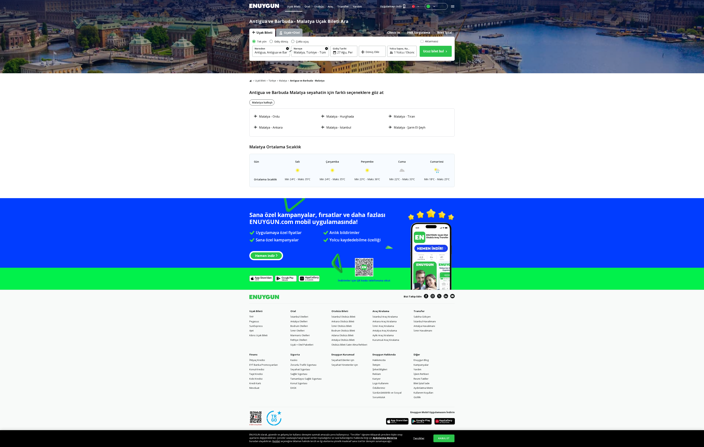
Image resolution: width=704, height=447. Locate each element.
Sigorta (295, 354)
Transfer (419, 311)
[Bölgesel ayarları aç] (416, 6)
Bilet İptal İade (422, 383)
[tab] (262, 33)
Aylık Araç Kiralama (383, 335)
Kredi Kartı (255, 383)
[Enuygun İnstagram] (432, 296)
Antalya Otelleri (298, 321)
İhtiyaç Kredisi (257, 360)
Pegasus (254, 321)
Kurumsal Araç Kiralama (386, 340)
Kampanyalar (421, 364)
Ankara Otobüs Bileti (342, 321)
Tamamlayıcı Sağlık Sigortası (306, 378)
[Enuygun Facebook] (426, 296)
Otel (293, 311)
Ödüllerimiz (379, 387)
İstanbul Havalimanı (425, 321)
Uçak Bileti (260, 80)
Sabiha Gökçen (422, 316)
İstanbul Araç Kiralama (385, 316)
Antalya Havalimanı (424, 326)
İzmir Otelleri (297, 330)
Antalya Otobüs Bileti (343, 340)
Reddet (276, 441)
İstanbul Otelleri (299, 316)
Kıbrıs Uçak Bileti (258, 335)
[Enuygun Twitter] (439, 296)
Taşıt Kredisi (256, 374)
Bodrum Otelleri (299, 326)
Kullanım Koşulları (423, 392)
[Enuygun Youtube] (452, 296)
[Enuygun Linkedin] (446, 296)
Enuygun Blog (421, 360)
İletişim (376, 364)
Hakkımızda (379, 360)
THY (251, 316)
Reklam (377, 374)
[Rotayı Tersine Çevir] (290, 52)
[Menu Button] (436, 6)
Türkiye (272, 80)
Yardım (417, 369)
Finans (253, 354)
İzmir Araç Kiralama (383, 326)
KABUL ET (444, 438)
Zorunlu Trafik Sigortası (303, 364)
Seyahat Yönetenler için (344, 364)
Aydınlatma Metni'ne (385, 437)
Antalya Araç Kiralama (385, 330)
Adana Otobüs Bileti (342, 335)
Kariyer (377, 378)
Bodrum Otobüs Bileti (343, 330)
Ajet (251, 330)
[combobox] (271, 52)
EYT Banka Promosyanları (263, 364)
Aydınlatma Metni (423, 387)
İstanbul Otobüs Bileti (343, 316)
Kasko (293, 360)
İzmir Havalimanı (423, 330)
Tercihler (418, 438)
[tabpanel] (352, 49)
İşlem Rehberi (421, 374)
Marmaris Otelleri (300, 335)
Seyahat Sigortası (300, 369)
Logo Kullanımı (380, 383)
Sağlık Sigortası (298, 374)
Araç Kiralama (381, 311)
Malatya (283, 80)
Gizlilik (417, 397)
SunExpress (256, 326)
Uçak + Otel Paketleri (301, 344)
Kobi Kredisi (256, 378)
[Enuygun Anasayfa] (264, 6)
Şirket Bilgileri (380, 369)
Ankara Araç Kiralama (385, 321)
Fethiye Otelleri (298, 340)
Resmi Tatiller (421, 378)
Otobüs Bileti (339, 311)
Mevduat (254, 387)
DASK (293, 387)
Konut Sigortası (298, 383)
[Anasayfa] (250, 80)
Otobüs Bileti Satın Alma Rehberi (349, 344)
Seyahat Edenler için (342, 360)
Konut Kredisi (256, 369)
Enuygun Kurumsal (342, 354)
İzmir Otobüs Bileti (341, 326)
